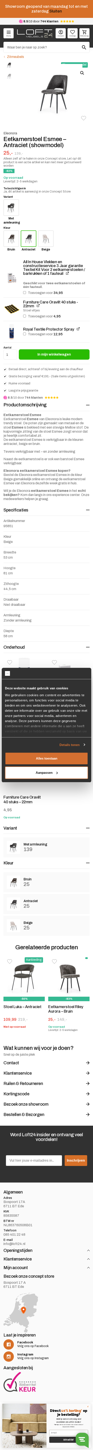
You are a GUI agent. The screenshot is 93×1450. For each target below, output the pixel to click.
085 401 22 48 (14, 1234)
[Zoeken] (84, 47)
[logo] (34, 33)
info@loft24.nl (14, 1244)
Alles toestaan (46, 758)
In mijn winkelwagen (54, 354)
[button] (83, 118)
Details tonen (69, 745)
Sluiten (55, 11)
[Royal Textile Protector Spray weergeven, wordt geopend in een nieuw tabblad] (78, 329)
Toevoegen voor (45, 293)
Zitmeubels (15, 57)
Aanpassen (44, 772)
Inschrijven (76, 1160)
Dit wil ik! (68, 1439)
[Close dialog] (88, 1406)
